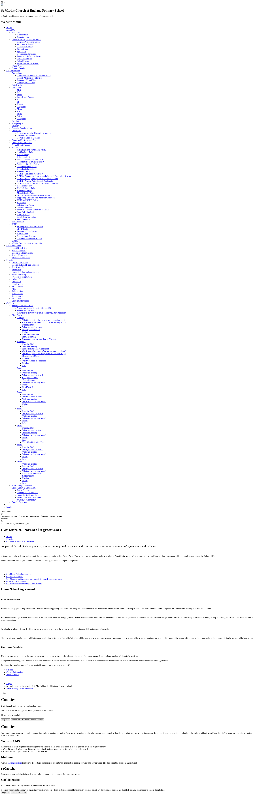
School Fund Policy (25, 207)
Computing (21, 118)
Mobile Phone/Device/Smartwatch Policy (34, 195)
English (25, 478)
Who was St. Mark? (25, 44)
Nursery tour (22, 35)
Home (9, 27)
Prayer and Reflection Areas (29, 56)
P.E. (24, 365)
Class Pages (17, 315)
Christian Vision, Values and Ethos (26, 39)
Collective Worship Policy (28, 164)
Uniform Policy (23, 214)
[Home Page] (2, 5)
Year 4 (19, 425)
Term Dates (16, 298)
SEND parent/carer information (30, 226)
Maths (19, 94)
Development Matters (31, 329)
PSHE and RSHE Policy (27, 200)
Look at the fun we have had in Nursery (39, 339)
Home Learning (29, 337)
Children (10, 303)
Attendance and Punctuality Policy (31, 150)
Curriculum (16, 87)
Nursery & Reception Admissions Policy (34, 75)
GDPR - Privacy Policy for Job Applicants (35, 181)
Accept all (16, 720)
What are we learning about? (34, 382)
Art (18, 111)
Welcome (16, 32)
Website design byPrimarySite (19, 688)
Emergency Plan (19, 123)
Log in (9, 507)
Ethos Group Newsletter (22, 485)
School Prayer (23, 61)
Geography (21, 106)
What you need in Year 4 (32, 430)
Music (19, 109)
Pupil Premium (18, 222)
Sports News (17, 296)
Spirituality (21, 51)
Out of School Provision (22, 142)
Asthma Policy (23, 154)
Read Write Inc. (28, 387)
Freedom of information (22, 277)
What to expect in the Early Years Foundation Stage (43, 320)
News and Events (13, 246)
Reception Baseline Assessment (35, 349)
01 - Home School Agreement (18, 574)
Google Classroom (30, 377)
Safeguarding (17, 291)
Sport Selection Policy (26, 212)
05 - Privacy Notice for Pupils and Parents (24, 584)
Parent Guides (23, 490)
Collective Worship (25, 47)
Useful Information (20, 262)
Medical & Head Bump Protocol (25, 265)
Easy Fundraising (19, 274)
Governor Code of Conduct (28, 138)
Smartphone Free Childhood (29, 497)
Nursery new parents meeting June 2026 (34, 308)
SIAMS (15, 241)
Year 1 (19, 368)
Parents (9, 260)
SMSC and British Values (28, 63)
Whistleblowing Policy (26, 217)
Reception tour (23, 37)
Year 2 (19, 392)
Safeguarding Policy (25, 205)
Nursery (20, 317)
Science (20, 116)
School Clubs (17, 293)
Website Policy (12, 674)
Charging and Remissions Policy (30, 162)
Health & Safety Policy (26, 188)
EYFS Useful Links (30, 334)
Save (24, 793)
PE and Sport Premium (21, 145)
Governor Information (26, 135)
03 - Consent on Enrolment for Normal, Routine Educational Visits (34, 579)
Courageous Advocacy (26, 54)
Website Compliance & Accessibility (27, 243)
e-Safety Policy (23, 171)
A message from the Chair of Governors (33, 133)
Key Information (13, 71)
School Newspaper (20, 255)
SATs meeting (28, 476)
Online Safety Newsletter (27, 492)
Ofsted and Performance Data (24, 140)
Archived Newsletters (21, 258)
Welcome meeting (29, 346)
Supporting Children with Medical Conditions (36, 198)
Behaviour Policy (24, 157)
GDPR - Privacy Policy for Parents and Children (37, 178)
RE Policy (21, 202)
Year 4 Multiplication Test (33, 442)
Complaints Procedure (26, 169)
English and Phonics (25, 97)
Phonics (25, 358)
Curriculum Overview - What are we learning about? (44, 322)
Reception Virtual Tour (26, 80)
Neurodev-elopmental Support (29, 238)
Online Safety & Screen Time (24, 488)
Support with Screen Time (28, 495)
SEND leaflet (22, 229)
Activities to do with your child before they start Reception (41, 313)
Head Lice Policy (24, 186)
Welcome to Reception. (27, 310)
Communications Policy (27, 166)
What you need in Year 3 (32, 413)
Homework (16, 281)
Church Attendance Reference (29, 78)
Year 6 (19, 461)
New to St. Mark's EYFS (22, 305)
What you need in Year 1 (32, 375)
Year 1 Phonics (28, 380)
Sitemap (9, 670)
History (20, 104)
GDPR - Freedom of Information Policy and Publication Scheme (44, 176)
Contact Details (18, 68)
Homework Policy (24, 190)
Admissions (17, 73)
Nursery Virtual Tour (26, 83)
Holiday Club (17, 279)
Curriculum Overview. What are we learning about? (44, 351)
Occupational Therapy (26, 236)
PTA (14, 289)
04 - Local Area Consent (16, 581)
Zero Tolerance (23, 219)
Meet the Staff (28, 325)
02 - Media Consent (14, 576)
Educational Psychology (27, 231)
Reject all (5, 720)
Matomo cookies (15, 763)
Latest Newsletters (19, 248)
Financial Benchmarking (22, 128)
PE (18, 102)
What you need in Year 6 (32, 468)
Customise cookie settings (32, 720)
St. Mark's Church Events (22, 253)
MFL (19, 90)
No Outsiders (17, 286)
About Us (10, 30)
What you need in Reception (34, 361)
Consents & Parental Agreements (25, 272)
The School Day (19, 267)
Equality (15, 126)
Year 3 (19, 409)
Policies (15, 147)
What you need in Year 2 (32, 397)
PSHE (19, 114)
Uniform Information (20, 301)
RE (18, 99)
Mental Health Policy (26, 193)
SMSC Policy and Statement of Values (33, 210)
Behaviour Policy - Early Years (30, 159)
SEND (14, 224)
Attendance (16, 270)
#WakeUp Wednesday (26, 500)
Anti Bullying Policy (25, 152)
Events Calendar (19, 250)
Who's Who (17, 66)
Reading (15, 121)
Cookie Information (14, 672)
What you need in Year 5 (32, 449)
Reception (21, 341)
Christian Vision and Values (28, 42)
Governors (16, 130)
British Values (17, 85)
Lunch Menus (17, 284)
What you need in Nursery (33, 327)
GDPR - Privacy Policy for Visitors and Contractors (38, 183)
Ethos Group (22, 49)
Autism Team (22, 234)
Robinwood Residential (32, 473)
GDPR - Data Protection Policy (30, 174)
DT (18, 92)
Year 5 (19, 445)
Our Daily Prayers (24, 59)
